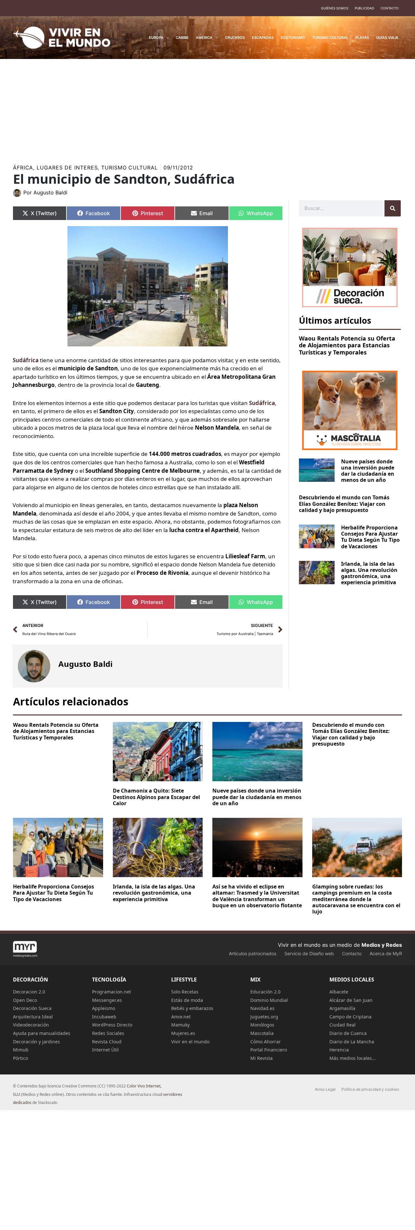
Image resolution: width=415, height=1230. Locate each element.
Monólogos (262, 1025)
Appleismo (103, 1008)
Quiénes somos (334, 8)
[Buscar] (393, 208)
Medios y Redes (382, 945)
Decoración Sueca (32, 1008)
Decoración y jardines (36, 1042)
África (23, 167)
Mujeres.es (183, 1033)
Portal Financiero (268, 1050)
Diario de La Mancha (351, 1042)
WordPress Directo (112, 1025)
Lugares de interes (67, 167)
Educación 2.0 (265, 992)
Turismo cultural (129, 167)
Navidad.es (262, 1008)
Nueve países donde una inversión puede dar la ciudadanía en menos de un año (367, 471)
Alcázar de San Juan (351, 1000)
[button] (166, 37)
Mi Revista (261, 1058)
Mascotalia (262, 1033)
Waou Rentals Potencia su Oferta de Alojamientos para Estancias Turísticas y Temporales (347, 345)
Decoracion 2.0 (29, 992)
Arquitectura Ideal (33, 1017)
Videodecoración (31, 1025)
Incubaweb (104, 1017)
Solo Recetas (184, 992)
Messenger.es (107, 1000)
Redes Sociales (108, 1033)
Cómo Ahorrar (265, 1042)
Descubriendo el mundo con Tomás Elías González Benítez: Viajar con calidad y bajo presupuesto (344, 503)
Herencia (339, 1050)
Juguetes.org (264, 1017)
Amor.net (181, 1017)
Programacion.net (111, 992)
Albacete (338, 992)
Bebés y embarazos (192, 1008)
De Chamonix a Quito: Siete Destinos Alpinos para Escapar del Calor (156, 796)
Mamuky (180, 1025)
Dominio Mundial (269, 1000)
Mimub (21, 1050)
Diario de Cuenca (348, 1033)
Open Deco (25, 1000)
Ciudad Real (342, 1025)
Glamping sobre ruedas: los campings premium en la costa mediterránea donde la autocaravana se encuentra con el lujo (356, 899)
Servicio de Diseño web (309, 953)
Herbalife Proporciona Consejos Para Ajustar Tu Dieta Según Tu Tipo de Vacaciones (370, 537)
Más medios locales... (352, 1058)
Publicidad (364, 8)
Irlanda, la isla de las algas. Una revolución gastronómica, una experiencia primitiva (369, 573)
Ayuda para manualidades (41, 1033)
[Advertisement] (207, 107)
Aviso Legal (325, 1089)
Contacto (390, 8)
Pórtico (20, 1058)
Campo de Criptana (350, 1017)
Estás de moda (187, 1000)
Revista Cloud (107, 1042)
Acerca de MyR (386, 953)
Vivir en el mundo (190, 1042)
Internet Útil (105, 1050)
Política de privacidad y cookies (370, 1089)
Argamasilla (342, 1008)
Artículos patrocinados (252, 953)
